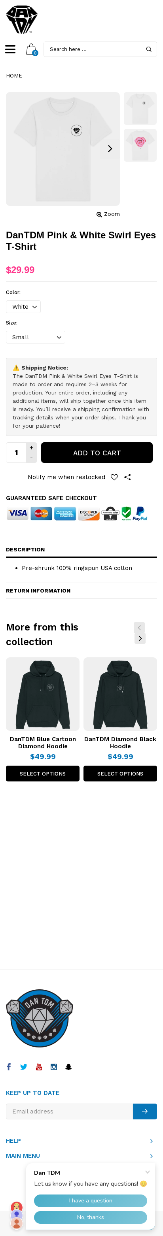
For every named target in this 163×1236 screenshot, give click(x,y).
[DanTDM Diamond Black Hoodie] (120, 694)
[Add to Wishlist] (114, 477)
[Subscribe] (145, 1111)
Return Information (38, 590)
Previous (139, 627)
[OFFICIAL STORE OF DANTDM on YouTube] (38, 1068)
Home (14, 75)
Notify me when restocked (66, 477)
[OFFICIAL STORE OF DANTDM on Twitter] (23, 1068)
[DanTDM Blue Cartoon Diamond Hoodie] (43, 694)
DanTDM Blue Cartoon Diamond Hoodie (43, 743)
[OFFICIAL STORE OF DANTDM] (22, 20)
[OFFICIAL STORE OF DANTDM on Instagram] (53, 1068)
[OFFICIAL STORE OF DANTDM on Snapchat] (68, 1068)
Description (25, 549)
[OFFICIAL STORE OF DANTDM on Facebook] (8, 1068)
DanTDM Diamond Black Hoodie (120, 743)
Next (140, 638)
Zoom (112, 214)
